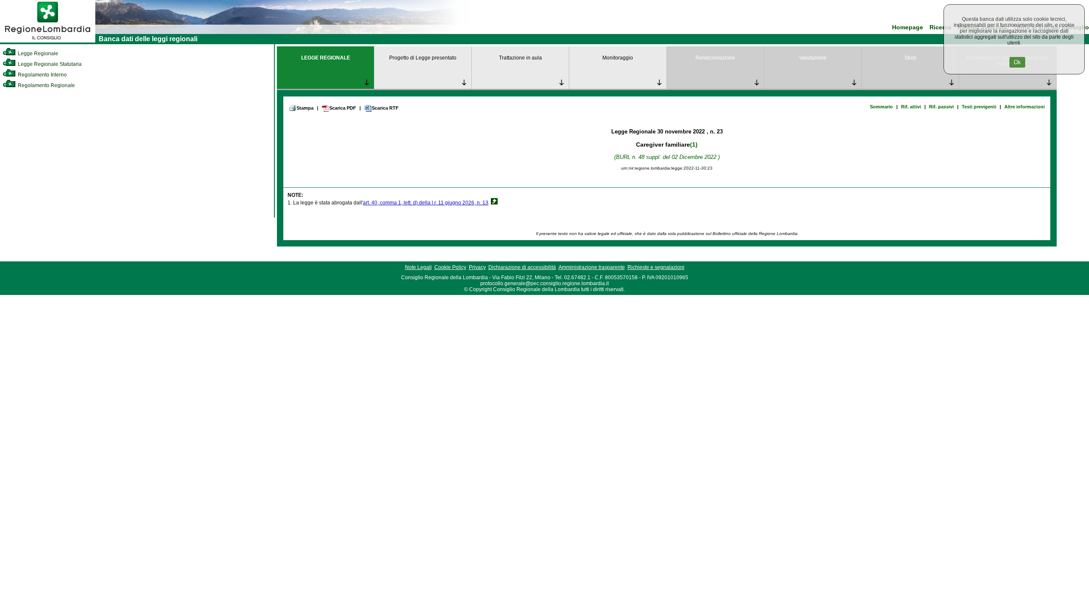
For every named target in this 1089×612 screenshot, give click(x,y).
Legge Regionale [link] (37, 54)
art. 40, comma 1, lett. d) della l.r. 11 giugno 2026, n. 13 (425, 203)
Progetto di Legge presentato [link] (422, 58)
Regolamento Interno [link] (42, 75)
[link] (47, 41)
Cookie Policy (450, 267)
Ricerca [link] (940, 27)
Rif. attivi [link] (911, 106)
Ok (1017, 62)
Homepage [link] (907, 27)
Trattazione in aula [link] (520, 58)
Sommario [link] (881, 106)
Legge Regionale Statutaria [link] (49, 64)
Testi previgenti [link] (979, 106)
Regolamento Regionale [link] (46, 85)
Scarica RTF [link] (385, 107)
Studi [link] (910, 58)
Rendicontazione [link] (715, 58)
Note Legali (418, 267)
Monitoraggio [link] (617, 58)
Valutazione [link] (813, 58)
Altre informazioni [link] (1024, 106)
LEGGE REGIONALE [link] (325, 58)
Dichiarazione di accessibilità (522, 267)
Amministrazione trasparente (592, 267)
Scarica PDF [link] (342, 107)
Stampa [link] (305, 107)
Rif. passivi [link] (941, 106)
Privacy (477, 267)
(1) (694, 144)
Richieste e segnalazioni (655, 267)
